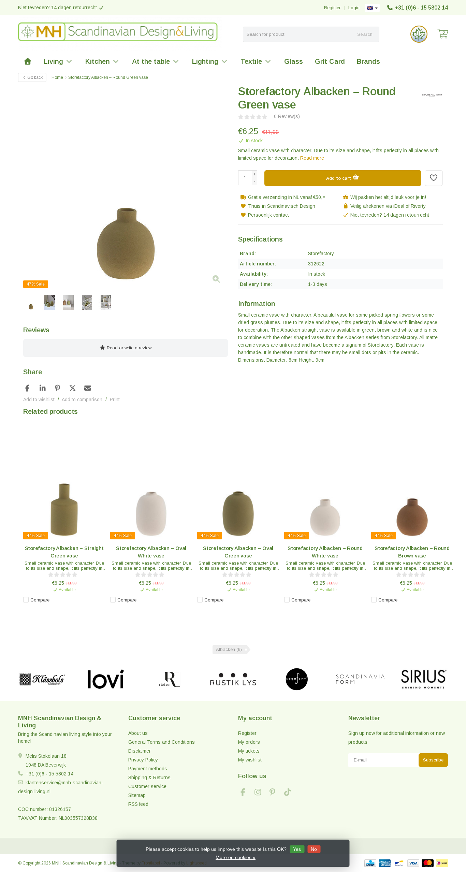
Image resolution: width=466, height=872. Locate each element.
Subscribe (433, 759)
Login (354, 7)
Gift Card (330, 61)
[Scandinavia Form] (360, 679)
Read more (312, 158)
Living (53, 61)
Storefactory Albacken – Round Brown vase (412, 551)
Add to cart (339, 178)
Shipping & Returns (149, 777)
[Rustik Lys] (233, 679)
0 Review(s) (287, 116)
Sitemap (137, 795)
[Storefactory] (430, 95)
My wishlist (250, 759)
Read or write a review (129, 347)
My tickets (249, 751)
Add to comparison (82, 399)
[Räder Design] (169, 679)
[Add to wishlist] (434, 178)
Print (115, 399)
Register (332, 7)
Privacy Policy (143, 759)
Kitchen (97, 61)
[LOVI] (106, 679)
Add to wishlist (39, 399)
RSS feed (138, 804)
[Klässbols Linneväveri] (42, 679)
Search (365, 34)
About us (138, 733)
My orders (249, 742)
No (314, 849)
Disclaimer (139, 751)
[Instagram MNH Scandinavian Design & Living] (260, 793)
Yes (297, 849)
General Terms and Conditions (161, 742)
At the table (151, 61)
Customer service (147, 786)
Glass (293, 61)
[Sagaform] (297, 679)
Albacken (229, 649)
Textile (251, 61)
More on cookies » (236, 857)
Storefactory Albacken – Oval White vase (151, 551)
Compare (39, 599)
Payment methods (147, 768)
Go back (34, 77)
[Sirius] (424, 679)
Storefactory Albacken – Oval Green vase (238, 551)
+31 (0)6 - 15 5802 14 (421, 8)
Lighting (205, 61)
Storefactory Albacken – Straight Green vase (64, 551)
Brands (368, 61)
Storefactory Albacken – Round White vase (325, 551)
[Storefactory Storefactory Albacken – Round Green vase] (125, 187)
